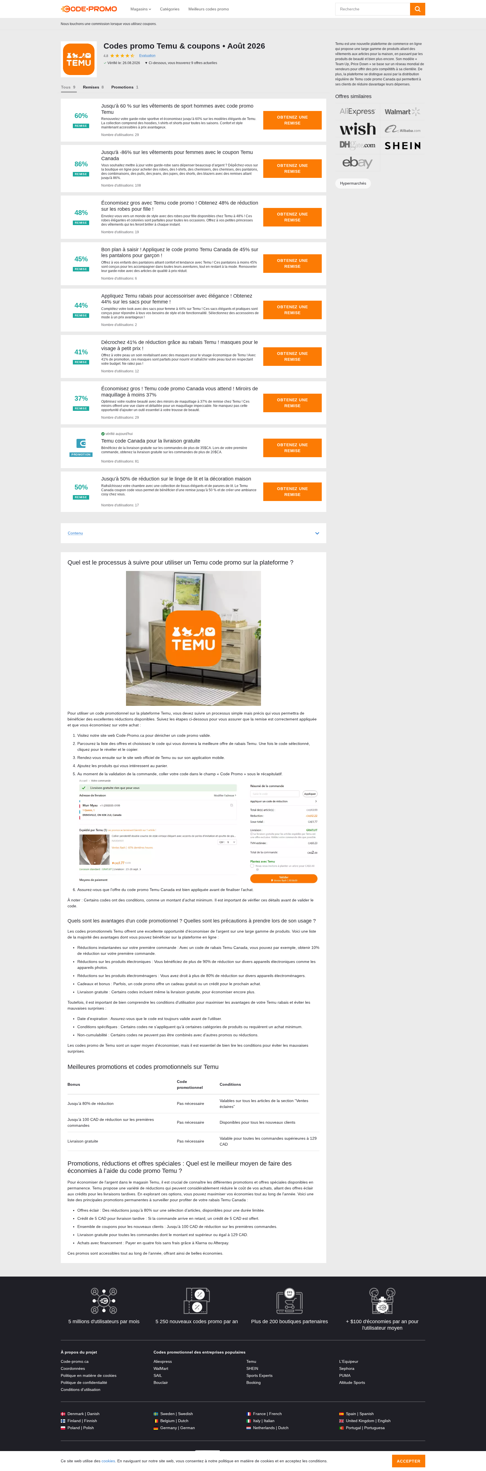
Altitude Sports (352, 1382)
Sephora (346, 1368)
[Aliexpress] (357, 111)
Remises (91, 87)
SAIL (158, 1375)
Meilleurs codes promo (208, 9)
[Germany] (156, 1428)
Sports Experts (259, 1375)
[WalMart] (402, 111)
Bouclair (161, 1382)
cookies (108, 1461)
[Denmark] (63, 1414)
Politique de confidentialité (84, 1382)
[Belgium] (156, 1421)
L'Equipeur (348, 1361)
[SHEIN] (402, 145)
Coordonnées (73, 1368)
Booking (253, 1382)
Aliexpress (163, 1361)
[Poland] (63, 1428)
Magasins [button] (139, 9)
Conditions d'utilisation (80, 1389)
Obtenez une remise (292, 120)
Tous (66, 87)
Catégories (169, 9)
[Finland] (63, 1421)
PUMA (344, 1375)
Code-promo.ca (75, 1361)
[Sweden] (156, 1414)
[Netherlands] (248, 1428)
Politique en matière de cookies (88, 1375)
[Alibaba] (402, 128)
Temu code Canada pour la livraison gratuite (150, 441)
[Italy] (248, 1421)
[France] (248, 1414)
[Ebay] (357, 162)
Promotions (122, 87)
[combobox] (372, 9)
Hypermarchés (353, 183)
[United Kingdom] (341, 1421)
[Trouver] (417, 9)
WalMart (161, 1368)
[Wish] (357, 128)
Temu (251, 1361)
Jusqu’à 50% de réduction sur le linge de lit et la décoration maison (176, 479)
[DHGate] (357, 145)
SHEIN (252, 1368)
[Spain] (341, 1414)
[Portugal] (341, 1428)
